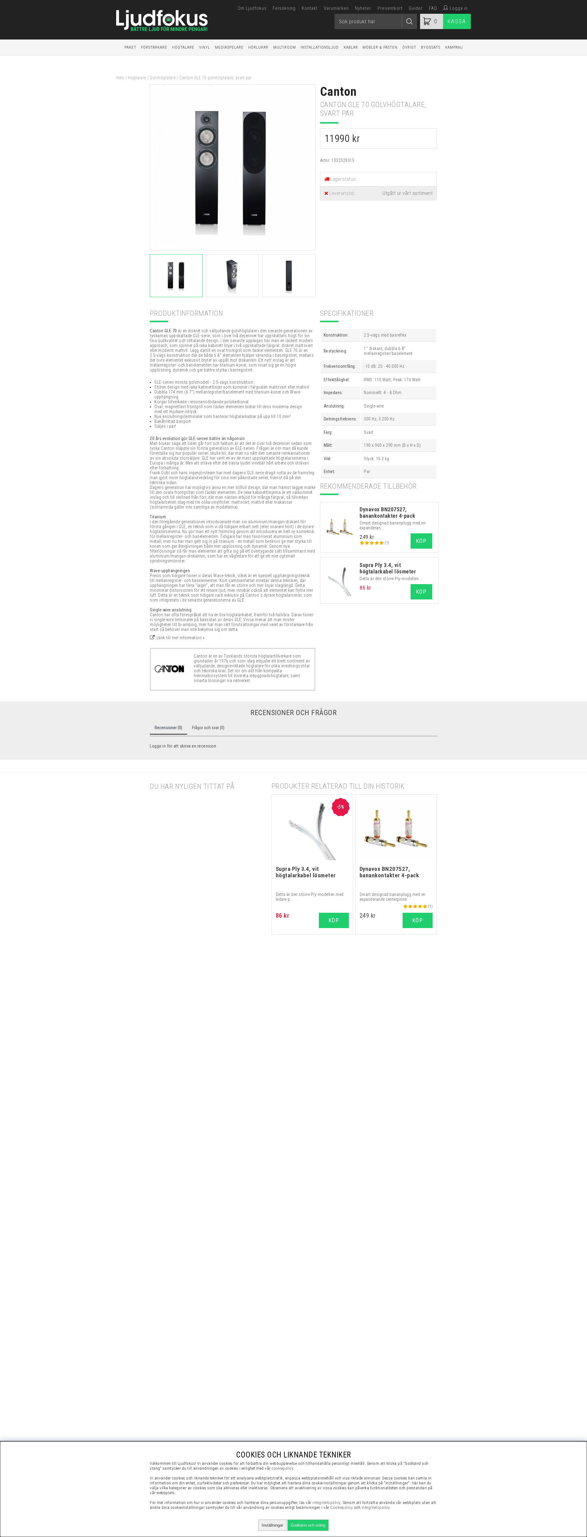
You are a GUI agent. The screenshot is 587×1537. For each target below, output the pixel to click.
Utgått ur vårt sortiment (407, 193)
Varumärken (336, 8)
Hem (120, 77)
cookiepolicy (282, 1468)
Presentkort (390, 8)
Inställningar (272, 1525)
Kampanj (454, 47)
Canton (338, 91)
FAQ (433, 8)
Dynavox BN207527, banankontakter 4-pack (387, 512)
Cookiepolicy (341, 1507)
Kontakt (310, 8)
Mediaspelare (229, 47)
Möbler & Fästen (380, 47)
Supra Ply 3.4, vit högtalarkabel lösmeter (388, 568)
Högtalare (183, 47)
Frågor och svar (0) (208, 727)
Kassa (457, 21)
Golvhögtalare (163, 77)
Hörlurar (258, 47)
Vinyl (204, 47)
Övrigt (409, 47)
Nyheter (363, 8)
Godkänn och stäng (308, 1525)
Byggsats (430, 47)
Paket (130, 47)
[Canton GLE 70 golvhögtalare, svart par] (233, 248)
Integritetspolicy (376, 1507)
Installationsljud (320, 47)
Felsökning (284, 8)
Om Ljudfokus (252, 8)
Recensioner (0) (168, 727)
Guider (416, 8)
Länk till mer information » (181, 637)
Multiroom (284, 47)
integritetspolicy (326, 1502)
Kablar (351, 47)
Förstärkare (154, 47)
